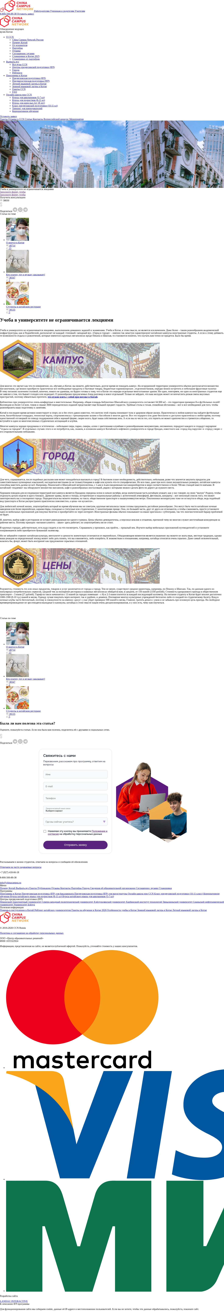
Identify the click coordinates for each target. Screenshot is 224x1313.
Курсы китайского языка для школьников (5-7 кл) (88, 896)
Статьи (29, 119)
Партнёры (17, 48)
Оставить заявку (25, 14)
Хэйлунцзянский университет (110, 902)
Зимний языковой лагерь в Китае (29, 86)
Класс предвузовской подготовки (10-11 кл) (35, 105)
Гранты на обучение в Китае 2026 (89, 910)
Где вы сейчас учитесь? (60, 821)
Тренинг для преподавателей (27, 108)
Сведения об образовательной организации (113, 888)
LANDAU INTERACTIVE (14, 1301)
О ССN (10, 37)
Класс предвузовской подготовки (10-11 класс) (178, 893)
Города (15, 70)
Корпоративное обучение (25, 111)
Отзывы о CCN (16, 119)
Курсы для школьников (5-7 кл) (28, 97)
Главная (4, 122)
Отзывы (16, 50)
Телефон (51, 798)
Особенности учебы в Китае (122, 910)
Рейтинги (17, 72)
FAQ (14, 92)
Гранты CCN (19, 89)
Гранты (4, 119)
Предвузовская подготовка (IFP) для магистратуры (101, 893)
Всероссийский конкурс (56, 119)
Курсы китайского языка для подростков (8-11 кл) (36, 896)
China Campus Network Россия (27, 39)
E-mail (49, 786)
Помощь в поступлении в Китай (17, 910)
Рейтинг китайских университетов (52, 910)
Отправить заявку (75, 844)
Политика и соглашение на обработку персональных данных (32, 933)
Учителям (80, 11)
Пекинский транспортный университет (21, 902)
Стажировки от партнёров (26, 59)
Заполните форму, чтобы (13, 192)
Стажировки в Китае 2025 (25, 56)
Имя (48, 774)
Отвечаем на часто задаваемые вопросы (20, 867)
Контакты (38, 119)
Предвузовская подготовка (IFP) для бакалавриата (48, 893)
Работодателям (42, 11)
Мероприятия (76, 119)
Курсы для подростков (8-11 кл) (28, 100)
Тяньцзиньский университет (178, 902)
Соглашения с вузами (23, 53)
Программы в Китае (16, 75)
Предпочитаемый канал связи (58, 808)
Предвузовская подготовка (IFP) (29, 78)
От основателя (19, 45)
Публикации (44, 888)
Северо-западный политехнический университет (68, 902)
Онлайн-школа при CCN (19, 94)
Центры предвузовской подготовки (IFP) (33, 67)
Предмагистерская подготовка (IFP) (31, 81)
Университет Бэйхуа (24, 904)
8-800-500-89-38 (8, 14)
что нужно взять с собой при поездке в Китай (72, 397)
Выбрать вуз (12, 61)
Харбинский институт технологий (144, 902)
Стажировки (165, 888)
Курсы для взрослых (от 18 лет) (28, 103)
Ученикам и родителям (62, 11)
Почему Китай (19, 42)
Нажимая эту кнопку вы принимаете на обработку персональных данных (77, 832)
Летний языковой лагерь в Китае (29, 83)
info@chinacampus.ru (10, 882)
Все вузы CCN (19, 64)
